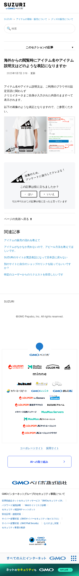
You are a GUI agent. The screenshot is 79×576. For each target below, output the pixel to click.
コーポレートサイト (31, 448)
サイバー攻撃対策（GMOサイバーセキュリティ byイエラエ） (31, 518)
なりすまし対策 (51, 523)
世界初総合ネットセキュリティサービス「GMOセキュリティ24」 (33, 500)
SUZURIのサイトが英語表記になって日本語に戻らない (35, 257)
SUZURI (8, 19)
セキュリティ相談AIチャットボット (18, 509)
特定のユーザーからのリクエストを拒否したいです (33, 274)
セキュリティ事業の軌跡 (13, 527)
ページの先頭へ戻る (16, 219)
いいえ (51, 194)
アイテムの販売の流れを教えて (22, 240)
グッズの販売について (62, 19)
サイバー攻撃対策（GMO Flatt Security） (21, 523)
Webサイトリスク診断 (35, 505)
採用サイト (52, 448)
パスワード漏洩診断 (11, 505)
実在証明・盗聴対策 (11, 514)
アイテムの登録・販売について (31, 19)
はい (30, 194)
